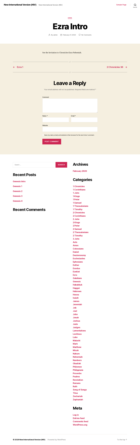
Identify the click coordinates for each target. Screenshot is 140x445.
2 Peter (76, 226)
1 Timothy (77, 209)
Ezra (70, 18)
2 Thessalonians (80, 232)
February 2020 (80, 171)
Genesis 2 (17, 191)
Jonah (76, 317)
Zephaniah (78, 399)
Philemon (77, 367)
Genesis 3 (17, 196)
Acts (75, 242)
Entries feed (79, 418)
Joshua (76, 321)
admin (55, 35)
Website (45, 125)
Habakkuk (77, 285)
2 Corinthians (79, 216)
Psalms (76, 376)
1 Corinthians (79, 190)
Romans (76, 383)
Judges (76, 327)
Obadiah (77, 363)
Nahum (76, 354)
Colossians (78, 249)
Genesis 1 (17, 186)
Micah (76, 350)
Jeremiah (77, 304)
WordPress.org (80, 425)
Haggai (76, 288)
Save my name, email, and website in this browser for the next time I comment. (69, 135)
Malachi (76, 340)
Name (45, 116)
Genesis (77, 281)
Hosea (76, 294)
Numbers (77, 360)
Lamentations (79, 330)
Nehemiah (78, 357)
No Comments (86, 35)
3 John (76, 239)
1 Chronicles (79, 186)
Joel (75, 311)
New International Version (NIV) (20, 5)
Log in (76, 415)
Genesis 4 (17, 201)
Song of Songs (80, 390)
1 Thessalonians (80, 206)
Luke (75, 337)
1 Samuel (77, 203)
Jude (75, 324)
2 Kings (76, 222)
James (76, 301)
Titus (75, 393)
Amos (75, 245)
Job (74, 308)
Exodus (76, 268)
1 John (76, 193)
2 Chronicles (79, 212)
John (75, 314)
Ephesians (78, 262)
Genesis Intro (19, 181)
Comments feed (80, 421)
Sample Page (121, 5)
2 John (76, 219)
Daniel (76, 252)
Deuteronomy (79, 255)
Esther (76, 265)
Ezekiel (76, 271)
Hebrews (77, 291)
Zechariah (78, 396)
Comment (45, 97)
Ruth (75, 386)
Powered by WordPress (57, 440)
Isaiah (75, 298)
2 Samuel (77, 229)
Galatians (77, 278)
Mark (75, 344)
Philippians (78, 370)
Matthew (77, 347)
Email (73, 116)
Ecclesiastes (79, 258)
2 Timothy (78, 235)
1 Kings (76, 196)
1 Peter (76, 199)
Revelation (78, 380)
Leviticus (77, 334)
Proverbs (77, 373)
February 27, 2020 (69, 35)
